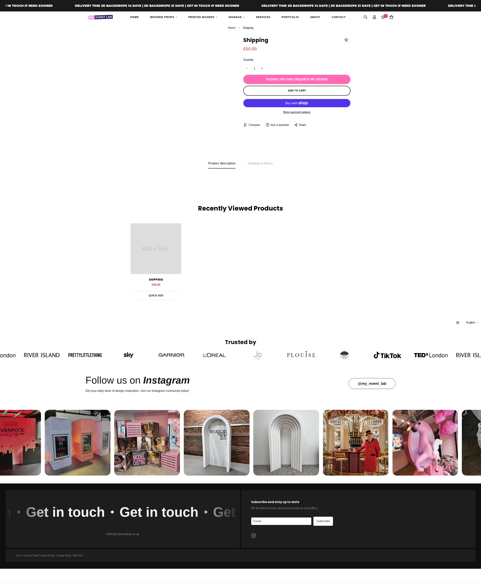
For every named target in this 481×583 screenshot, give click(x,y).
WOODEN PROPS (162, 17)
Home (231, 27)
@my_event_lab (372, 383)
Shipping (156, 280)
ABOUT (315, 17)
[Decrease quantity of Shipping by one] (247, 68)
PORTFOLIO (290, 17)
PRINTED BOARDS (201, 17)
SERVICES (263, 17)
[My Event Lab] (100, 17)
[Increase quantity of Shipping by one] (262, 68)
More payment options (297, 112)
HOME (134, 17)
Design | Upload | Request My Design (297, 79)
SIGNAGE (235, 17)
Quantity (248, 59)
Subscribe (323, 521)
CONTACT (339, 17)
